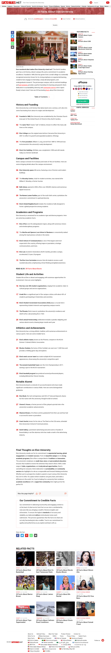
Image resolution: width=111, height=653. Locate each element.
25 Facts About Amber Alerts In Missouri (85, 54)
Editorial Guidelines (80, 19)
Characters (17, 6)
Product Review (65, 634)
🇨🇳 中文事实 (46, 651)
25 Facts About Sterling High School (85, 72)
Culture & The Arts (26, 6)
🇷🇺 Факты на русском (49, 649)
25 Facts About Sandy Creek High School (85, 66)
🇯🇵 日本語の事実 (66, 644)
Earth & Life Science (37, 6)
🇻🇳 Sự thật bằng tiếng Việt (67, 649)
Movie (101, 6)
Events (46, 6)
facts (47, 90)
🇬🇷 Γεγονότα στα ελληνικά (80, 642)
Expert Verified (66, 19)
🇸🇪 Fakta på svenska (81, 640)
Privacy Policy (71, 636)
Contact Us (77, 634)
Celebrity (9, 6)
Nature (106, 6)
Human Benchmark (76, 124)
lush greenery (23, 85)
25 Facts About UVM (84, 41)
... (109, 6)
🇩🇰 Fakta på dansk (66, 640)
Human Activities (75, 6)
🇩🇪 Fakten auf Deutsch (44, 638)
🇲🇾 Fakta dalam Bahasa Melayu (37, 647)
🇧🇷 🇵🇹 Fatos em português (49, 640)
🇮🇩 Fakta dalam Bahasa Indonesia (48, 644)
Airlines (4, 6)
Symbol (72, 111)
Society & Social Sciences (55, 8)
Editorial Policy (41, 634)
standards (46, 512)
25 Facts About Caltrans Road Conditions (45, 621)
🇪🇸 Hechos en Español (76, 638)
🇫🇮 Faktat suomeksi (47, 642)
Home (44, 8)
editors (37, 515)
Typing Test (74, 119)
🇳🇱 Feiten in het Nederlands (57, 647)
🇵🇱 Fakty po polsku (74, 647)
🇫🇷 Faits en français (60, 638)
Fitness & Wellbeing (54, 6)
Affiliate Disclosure (43, 636)
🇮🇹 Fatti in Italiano (33, 640)
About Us (30, 634)
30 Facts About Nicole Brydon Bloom (64, 571)
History (68, 6)
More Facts (31, 638)
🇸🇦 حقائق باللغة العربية (63, 642)
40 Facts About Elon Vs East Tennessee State (44, 571)
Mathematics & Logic (93, 6)
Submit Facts (82, 636)
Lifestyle (84, 6)
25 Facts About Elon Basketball (23, 571)
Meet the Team (53, 634)
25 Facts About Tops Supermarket (23, 621)
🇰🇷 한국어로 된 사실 (80, 644)
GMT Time (73, 115)
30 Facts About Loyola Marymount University (85, 48)
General (63, 6)
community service (49, 87)
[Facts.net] (11, 2)
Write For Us (31, 636)
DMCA (54, 636)
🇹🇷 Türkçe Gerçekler (34, 651)
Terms (61, 636)
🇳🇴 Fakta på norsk (33, 642)
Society (65, 8)
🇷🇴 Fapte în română (33, 649)
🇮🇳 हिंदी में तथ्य (31, 644)
